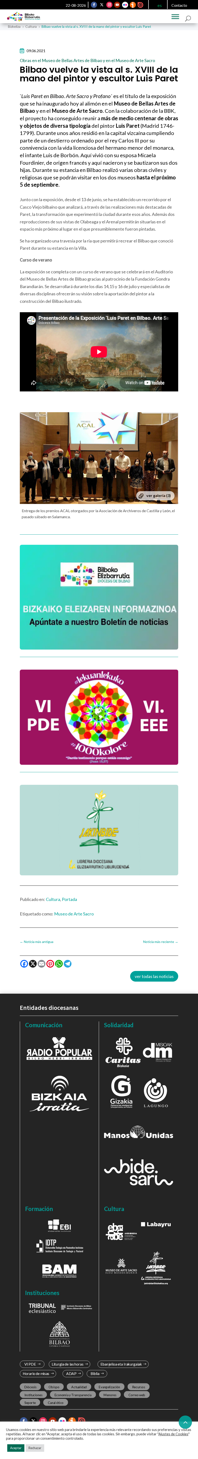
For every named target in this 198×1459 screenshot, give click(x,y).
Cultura (53, 899)
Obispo (54, 1387)
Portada (69, 899)
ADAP (71, 1373)
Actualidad (79, 1387)
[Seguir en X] (102, 5)
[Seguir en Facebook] (94, 5)
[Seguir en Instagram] (109, 5)
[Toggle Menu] (175, 17)
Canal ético (56, 1402)
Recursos (138, 1387)
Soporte (30, 1402)
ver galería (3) (158, 495)
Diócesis (30, 1387)
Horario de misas (36, 1373)
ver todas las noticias (154, 976)
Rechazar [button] (34, 1448)
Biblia (95, 1373)
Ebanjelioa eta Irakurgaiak (121, 1364)
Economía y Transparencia (73, 1395)
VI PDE (30, 1364)
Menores (110, 1395)
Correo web (136, 1395)
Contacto (179, 5)
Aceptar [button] (15, 1448)
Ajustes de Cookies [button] (173, 1434)
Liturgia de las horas (68, 1364)
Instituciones (33, 1395)
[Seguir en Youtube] (117, 5)
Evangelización (109, 1387)
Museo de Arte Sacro (74, 913)
